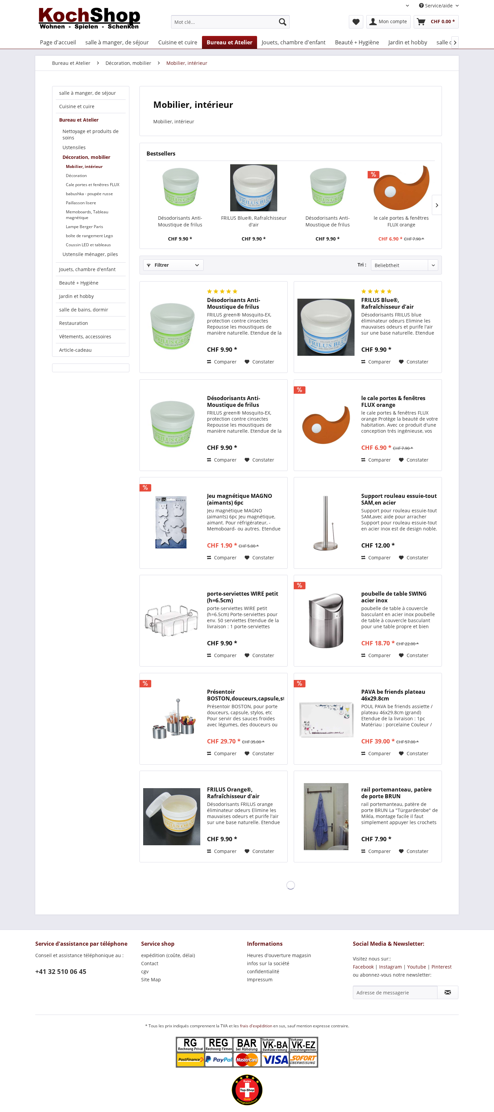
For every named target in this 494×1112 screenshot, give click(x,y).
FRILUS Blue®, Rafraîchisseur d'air (254, 221)
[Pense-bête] (356, 22)
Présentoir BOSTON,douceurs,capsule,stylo (245, 695)
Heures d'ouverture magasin (279, 955)
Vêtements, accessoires (85, 336)
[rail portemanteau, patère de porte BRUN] (326, 816)
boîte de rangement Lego (89, 236)
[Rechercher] (283, 22)
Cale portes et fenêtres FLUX (92, 184)
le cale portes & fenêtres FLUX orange (401, 221)
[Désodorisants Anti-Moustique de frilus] (180, 187)
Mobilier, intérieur (84, 166)
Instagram (390, 967)
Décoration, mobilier (86, 157)
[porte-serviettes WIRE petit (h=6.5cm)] (171, 620)
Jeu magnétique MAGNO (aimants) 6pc (239, 499)
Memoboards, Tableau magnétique (87, 214)
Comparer (225, 361)
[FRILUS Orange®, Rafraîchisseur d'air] (171, 816)
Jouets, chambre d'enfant (87, 269)
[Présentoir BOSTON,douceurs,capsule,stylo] (171, 719)
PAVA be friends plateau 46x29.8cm (393, 695)
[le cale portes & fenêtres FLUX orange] (401, 187)
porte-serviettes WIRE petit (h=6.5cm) (242, 597)
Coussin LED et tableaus (88, 245)
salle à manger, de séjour (87, 93)
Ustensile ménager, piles (90, 254)
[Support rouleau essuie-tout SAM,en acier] (326, 523)
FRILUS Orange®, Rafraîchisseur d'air (233, 793)
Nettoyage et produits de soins (91, 134)
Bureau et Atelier (78, 120)
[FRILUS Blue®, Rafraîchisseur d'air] (254, 187)
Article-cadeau (75, 350)
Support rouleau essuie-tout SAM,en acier (399, 499)
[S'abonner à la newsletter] (447, 992)
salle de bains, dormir (83, 309)
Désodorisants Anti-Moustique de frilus (180, 221)
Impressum (260, 979)
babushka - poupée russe (89, 194)
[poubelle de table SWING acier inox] (326, 620)
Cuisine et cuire (76, 106)
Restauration (73, 323)
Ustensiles (74, 147)
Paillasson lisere (81, 203)
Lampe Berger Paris (84, 226)
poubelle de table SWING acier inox (394, 597)
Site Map (151, 979)
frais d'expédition (256, 1026)
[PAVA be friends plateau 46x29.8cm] (326, 719)
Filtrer (161, 265)
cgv (145, 971)
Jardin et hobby (76, 296)
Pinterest (441, 967)
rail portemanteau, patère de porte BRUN (396, 793)
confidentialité (263, 971)
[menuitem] (230, 22)
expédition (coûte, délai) (168, 955)
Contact (149, 963)
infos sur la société (268, 963)
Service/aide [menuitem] (439, 5)
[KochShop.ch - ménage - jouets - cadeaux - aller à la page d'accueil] (89, 20)
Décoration (76, 175)
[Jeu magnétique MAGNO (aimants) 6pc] (171, 523)
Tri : (362, 264)
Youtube (416, 967)
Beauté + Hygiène (78, 283)
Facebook (363, 967)
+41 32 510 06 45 (60, 971)
